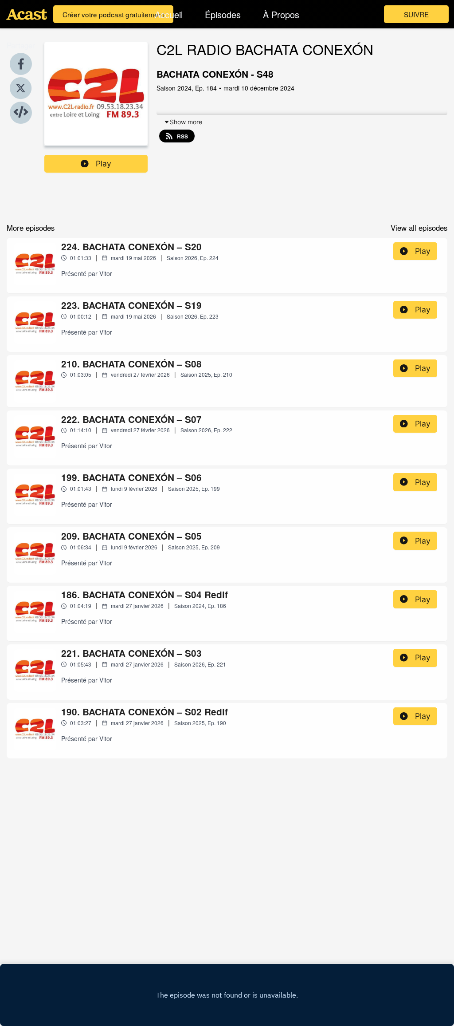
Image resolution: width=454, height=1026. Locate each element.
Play (103, 163)
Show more (186, 122)
